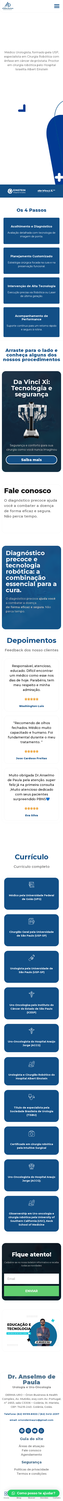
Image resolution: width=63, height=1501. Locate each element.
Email (7, 1272)
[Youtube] (35, 1431)
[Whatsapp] (41, 1431)
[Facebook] (22, 1431)
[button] (56, 6)
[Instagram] (28, 1431)
